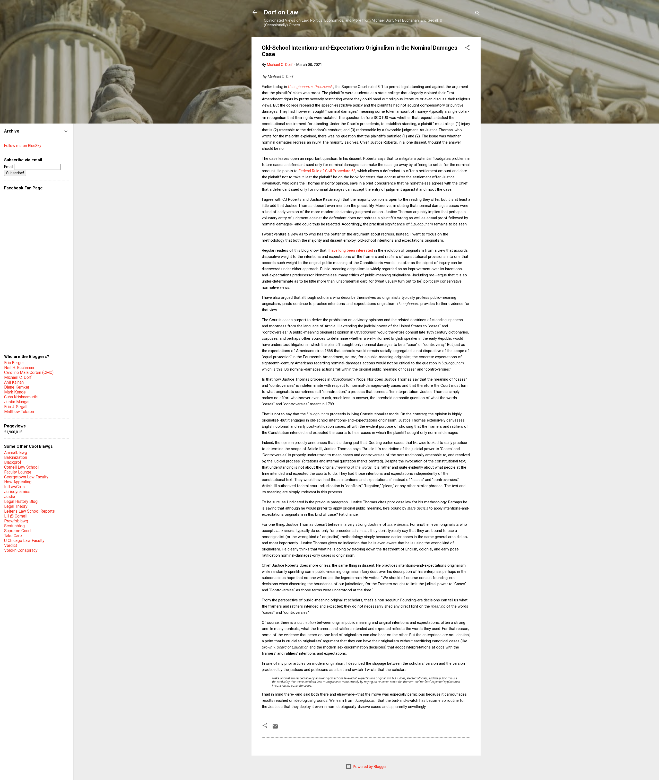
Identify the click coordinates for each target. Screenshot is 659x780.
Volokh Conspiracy (21, 550)
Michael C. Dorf (18, 377)
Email (9, 166)
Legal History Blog (21, 501)
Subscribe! (15, 173)
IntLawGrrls (14, 486)
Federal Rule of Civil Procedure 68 (327, 171)
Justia (9, 496)
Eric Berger (14, 362)
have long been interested (350, 250)
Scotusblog (14, 525)
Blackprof (12, 462)
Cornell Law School (21, 467)
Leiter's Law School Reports (29, 511)
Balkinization (15, 457)
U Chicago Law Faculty (24, 540)
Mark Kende (15, 392)
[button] (467, 48)
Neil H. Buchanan (19, 367)
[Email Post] (275, 728)
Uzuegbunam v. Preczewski (310, 86)
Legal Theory (16, 506)
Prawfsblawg (16, 521)
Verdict (10, 545)
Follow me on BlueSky (22, 145)
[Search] (477, 14)
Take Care (13, 535)
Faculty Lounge (17, 472)
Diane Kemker (16, 387)
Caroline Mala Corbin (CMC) (29, 372)
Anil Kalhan (14, 382)
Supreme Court (17, 530)
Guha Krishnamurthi (21, 397)
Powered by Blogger (369, 766)
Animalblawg (15, 452)
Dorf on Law (281, 12)
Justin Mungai (16, 401)
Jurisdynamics (17, 491)
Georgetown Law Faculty (26, 477)
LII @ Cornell (15, 516)
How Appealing (17, 481)
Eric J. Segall (15, 406)
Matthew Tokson (19, 411)
